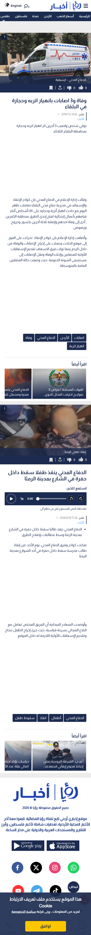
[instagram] (55, 867)
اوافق (45, 926)
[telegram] (37, 891)
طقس (5, 16)
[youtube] (18, 891)
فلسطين (21, 16)
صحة (35, 16)
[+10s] (81, 498)
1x (22, 499)
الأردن (48, 16)
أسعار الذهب (65, 16)
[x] (36, 867)
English (16, 5)
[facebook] (17, 867)
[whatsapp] (73, 867)
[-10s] (71, 498)
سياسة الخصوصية (23, 911)
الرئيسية (84, 16)
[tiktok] (55, 891)
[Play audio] (11, 498)
